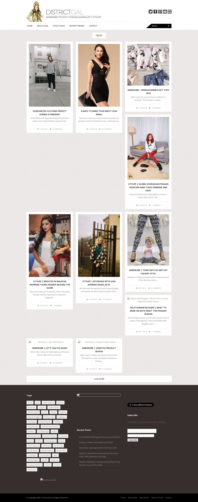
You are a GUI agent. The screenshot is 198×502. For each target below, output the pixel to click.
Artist (30, 402)
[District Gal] (99, 11)
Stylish (44, 460)
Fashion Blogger (34, 417)
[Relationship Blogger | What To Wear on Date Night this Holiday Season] (148, 300)
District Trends (77, 26)
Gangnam (62, 417)
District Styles (33, 412)
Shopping (46, 446)
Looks (30, 441)
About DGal (42, 26)
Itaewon (31, 431)
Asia (37, 402)
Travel (47, 465)
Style (55, 455)
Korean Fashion (49, 436)
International (33, 426)
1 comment (156, 108)
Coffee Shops (54, 407)
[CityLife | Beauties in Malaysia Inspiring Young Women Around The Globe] (50, 245)
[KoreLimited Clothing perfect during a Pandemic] (50, 75)
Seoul (61, 441)
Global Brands (45, 422)
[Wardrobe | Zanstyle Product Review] (99, 342)
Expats (53, 412)
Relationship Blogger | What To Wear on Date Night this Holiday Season (148, 310)
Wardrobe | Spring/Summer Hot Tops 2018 (98, 447)
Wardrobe (32, 469)
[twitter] (150, 11)
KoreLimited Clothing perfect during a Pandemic (100, 437)
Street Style (61, 450)
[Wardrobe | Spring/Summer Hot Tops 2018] (148, 65)
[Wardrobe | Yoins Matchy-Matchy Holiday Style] (148, 240)
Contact (93, 26)
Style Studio (59, 26)
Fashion (63, 412)
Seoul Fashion (33, 446)
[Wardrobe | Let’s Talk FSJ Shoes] (50, 342)
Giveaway (32, 422)
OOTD (39, 441)
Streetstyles (44, 455)
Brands (60, 402)
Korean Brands (33, 436)
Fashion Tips (49, 417)
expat (44, 412)
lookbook (63, 436)
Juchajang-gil (43, 431)
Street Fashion (47, 450)
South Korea (33, 450)
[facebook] (155, 11)
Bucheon (31, 407)
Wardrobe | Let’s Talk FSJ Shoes (49, 348)
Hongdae (58, 422)
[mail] (165, 11)
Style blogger (33, 460)
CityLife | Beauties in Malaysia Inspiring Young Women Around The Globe (50, 284)
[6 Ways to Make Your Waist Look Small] (99, 75)
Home (29, 26)
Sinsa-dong (58, 446)
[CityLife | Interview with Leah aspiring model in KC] (99, 245)
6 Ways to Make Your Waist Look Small (96, 442)
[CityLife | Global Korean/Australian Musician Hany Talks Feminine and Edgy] (148, 148)
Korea (54, 431)
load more (99, 379)
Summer (54, 460)
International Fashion (50, 426)
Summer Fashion (34, 465)
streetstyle (32, 455)
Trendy (57, 465)
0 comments (57, 129)
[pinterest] (160, 11)
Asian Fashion (48, 402)
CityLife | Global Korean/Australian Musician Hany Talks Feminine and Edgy (148, 187)
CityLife (42, 407)
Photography (50, 441)
